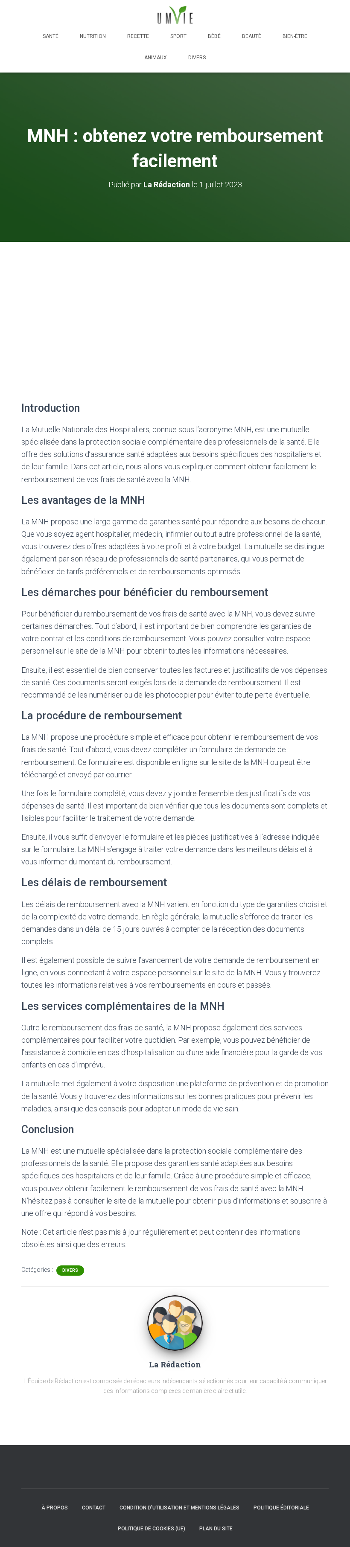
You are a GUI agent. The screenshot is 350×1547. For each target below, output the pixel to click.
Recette (138, 36)
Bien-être (295, 36)
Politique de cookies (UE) (151, 1529)
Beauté (251, 36)
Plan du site (216, 1529)
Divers (197, 58)
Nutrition (93, 36)
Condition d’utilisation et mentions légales (179, 1508)
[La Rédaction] (175, 1322)
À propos (54, 1508)
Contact (93, 1508)
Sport (178, 36)
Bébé (214, 36)
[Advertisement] (175, 306)
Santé (50, 36)
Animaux (155, 58)
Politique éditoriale (281, 1508)
